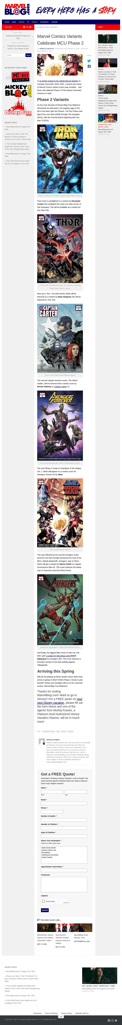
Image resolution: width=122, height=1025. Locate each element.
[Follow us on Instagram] (27, 27)
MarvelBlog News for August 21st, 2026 (20, 971)
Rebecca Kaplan (47, 48)
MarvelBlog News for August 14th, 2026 (20, 996)
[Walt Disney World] (64, 848)
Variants (70, 731)
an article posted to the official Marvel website (58, 81)
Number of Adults (49, 816)
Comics (35, 22)
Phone (44, 808)
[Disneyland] (64, 852)
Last (66, 795)
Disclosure (38, 1013)
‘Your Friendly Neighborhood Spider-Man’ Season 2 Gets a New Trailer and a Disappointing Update (17, 146)
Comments (45, 875)
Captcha (44, 896)
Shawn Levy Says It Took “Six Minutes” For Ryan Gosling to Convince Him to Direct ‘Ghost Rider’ (18, 136)
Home (7, 22)
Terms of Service (51, 1013)
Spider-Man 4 (103, 47)
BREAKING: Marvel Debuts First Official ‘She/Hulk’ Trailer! (45, 937)
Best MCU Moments (49, 731)
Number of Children (49, 824)
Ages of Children (48, 832)
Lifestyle (54, 22)
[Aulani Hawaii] (64, 857)
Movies (21, 22)
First (42, 795)
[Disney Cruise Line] (64, 850)
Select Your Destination (51, 841)
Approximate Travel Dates (52, 867)
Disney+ (101, 95)
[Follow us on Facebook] (24, 27)
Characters (44, 22)
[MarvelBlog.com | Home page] (17, 9)
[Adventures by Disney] (64, 855)
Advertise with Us (82, 1013)
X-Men (111, 47)
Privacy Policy (66, 1013)
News (14, 22)
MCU (47, 27)
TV (28, 22)
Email (44, 800)
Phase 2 (63, 731)
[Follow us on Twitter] (30, 27)
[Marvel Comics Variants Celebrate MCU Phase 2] (60, 65)
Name (44, 788)
